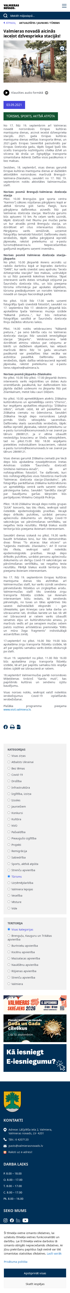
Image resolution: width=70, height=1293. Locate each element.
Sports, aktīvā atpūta (24, 864)
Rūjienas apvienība (23, 971)
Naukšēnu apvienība (24, 965)
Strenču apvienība (23, 870)
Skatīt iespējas (35, 1284)
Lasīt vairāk (54, 1253)
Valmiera (17, 984)
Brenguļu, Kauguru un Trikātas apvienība (30, 937)
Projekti (16, 845)
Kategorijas (16, 749)
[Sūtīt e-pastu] (6, 1146)
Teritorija (15, 923)
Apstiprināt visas (35, 1273)
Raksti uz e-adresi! (20, 1152)
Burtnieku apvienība (24, 945)
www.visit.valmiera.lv (17, 709)
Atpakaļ (11, 23)
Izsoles (15, 800)
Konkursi (17, 813)
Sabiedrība (18, 857)
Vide (14, 908)
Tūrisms (16, 876)
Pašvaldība (18, 832)
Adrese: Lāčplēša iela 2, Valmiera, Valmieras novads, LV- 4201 (30, 1131)
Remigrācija (19, 851)
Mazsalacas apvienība (25, 958)
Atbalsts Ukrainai (22, 762)
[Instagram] (7, 1220)
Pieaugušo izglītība (23, 838)
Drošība (16, 781)
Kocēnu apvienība (23, 952)
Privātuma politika (15, 1262)
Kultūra (16, 819)
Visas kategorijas (22, 929)
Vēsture (16, 902)
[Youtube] (27, 1220)
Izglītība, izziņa (21, 794)
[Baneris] (35, 1002)
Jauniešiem (18, 807)
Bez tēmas (18, 768)
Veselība (16, 896)
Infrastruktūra (20, 787)
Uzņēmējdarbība (22, 883)
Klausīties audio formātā (27, 92)
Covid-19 (17, 775)
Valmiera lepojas (22, 889)
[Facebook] (6, 728)
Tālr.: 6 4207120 (19, 1139)
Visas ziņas (18, 756)
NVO (14, 825)
